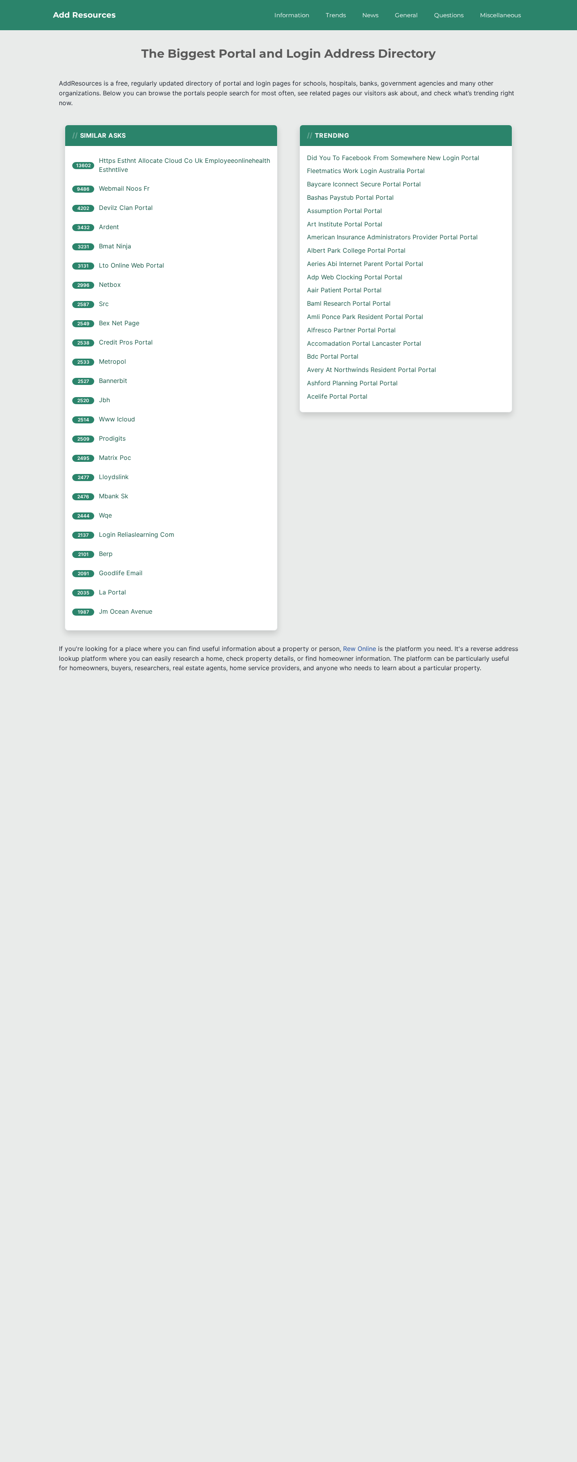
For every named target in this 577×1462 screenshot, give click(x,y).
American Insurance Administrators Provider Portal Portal (392, 237)
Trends (336, 15)
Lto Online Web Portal (131, 265)
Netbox (110, 284)
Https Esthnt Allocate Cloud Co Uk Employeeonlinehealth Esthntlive (184, 165)
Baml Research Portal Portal (349, 303)
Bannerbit (113, 381)
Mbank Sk (113, 496)
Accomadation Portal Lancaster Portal (364, 343)
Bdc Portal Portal (332, 356)
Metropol (112, 361)
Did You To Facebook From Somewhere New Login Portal (393, 158)
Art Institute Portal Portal (344, 224)
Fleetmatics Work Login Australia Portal (366, 171)
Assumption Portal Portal (344, 211)
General (406, 15)
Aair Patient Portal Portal (344, 290)
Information (291, 15)
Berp (106, 554)
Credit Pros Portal (126, 342)
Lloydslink (114, 477)
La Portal (112, 592)
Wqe (105, 515)
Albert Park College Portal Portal (356, 250)
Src (104, 304)
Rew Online (359, 649)
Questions (449, 15)
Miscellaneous (500, 15)
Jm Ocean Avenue (125, 611)
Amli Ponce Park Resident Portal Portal (365, 317)
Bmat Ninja (115, 246)
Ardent (109, 227)
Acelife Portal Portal (337, 396)
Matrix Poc (115, 457)
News (370, 15)
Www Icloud (117, 419)
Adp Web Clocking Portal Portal (354, 277)
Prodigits (112, 438)
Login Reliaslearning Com (136, 534)
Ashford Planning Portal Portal (352, 383)
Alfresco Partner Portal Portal (351, 330)
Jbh (104, 400)
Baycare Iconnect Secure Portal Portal (364, 184)
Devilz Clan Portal (126, 207)
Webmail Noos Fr (124, 188)
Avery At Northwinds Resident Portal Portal (371, 370)
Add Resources (84, 15)
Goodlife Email (120, 573)
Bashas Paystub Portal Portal (350, 197)
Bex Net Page (119, 323)
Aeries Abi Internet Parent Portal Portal (365, 264)
